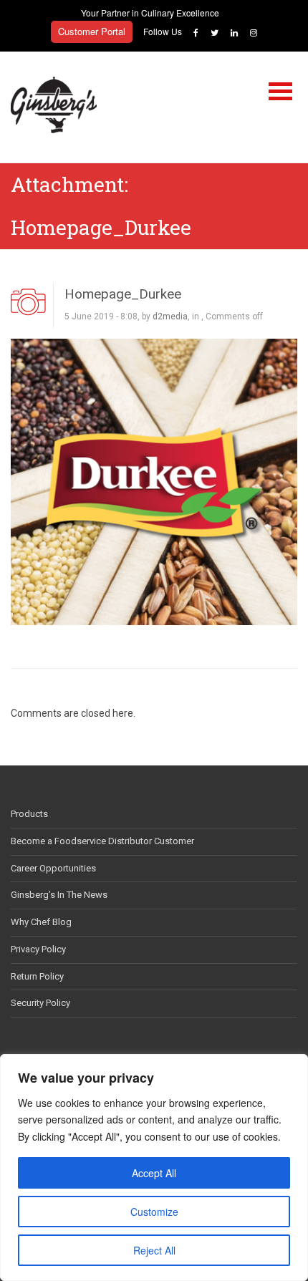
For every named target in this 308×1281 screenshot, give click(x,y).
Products (29, 813)
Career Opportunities (53, 868)
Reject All (154, 1250)
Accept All (154, 1173)
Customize (154, 1211)
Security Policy (40, 1002)
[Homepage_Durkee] (154, 481)
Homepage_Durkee (122, 294)
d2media (170, 316)
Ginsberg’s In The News (59, 894)
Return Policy (37, 976)
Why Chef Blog (41, 922)
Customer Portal (91, 31)
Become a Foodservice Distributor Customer (102, 841)
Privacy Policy (38, 949)
